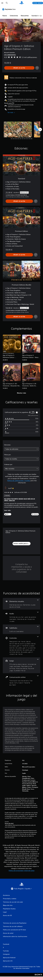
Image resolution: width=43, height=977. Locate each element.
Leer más (7, 510)
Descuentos (25, 16)
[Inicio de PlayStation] (21, 3)
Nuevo (4, 16)
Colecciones (14, 16)
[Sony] (38, 976)
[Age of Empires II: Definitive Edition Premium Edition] (18, 129)
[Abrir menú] (2, 3)
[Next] (40, 129)
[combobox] (21, 449)
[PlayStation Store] (9, 9)
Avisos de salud (9, 823)
